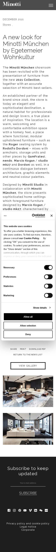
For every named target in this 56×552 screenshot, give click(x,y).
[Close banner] (51, 216)
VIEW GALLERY (28, 366)
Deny (28, 334)
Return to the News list (28, 355)
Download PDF (37, 349)
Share (13, 349)
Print (23, 349)
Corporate (28, 529)
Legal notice (28, 526)
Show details (40, 307)
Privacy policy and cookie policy (27, 523)
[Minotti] (12, 4)
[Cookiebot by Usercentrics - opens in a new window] (33, 216)
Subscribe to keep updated (28, 471)
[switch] (48, 276)
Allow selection (28, 325)
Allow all (28, 316)
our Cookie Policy (29, 238)
